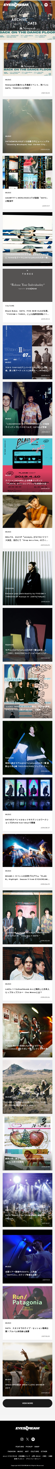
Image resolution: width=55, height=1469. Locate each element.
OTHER (44, 1452)
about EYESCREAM (10, 1456)
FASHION (9, 249)
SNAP (36, 1447)
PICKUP (29, 1447)
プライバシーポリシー (33, 1459)
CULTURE (9, 306)
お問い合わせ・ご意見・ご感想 (42, 1456)
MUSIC (8, 80)
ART (27, 1452)
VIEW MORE (27, 1403)
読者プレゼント (19, 1459)
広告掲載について (24, 1456)
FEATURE (20, 1447)
